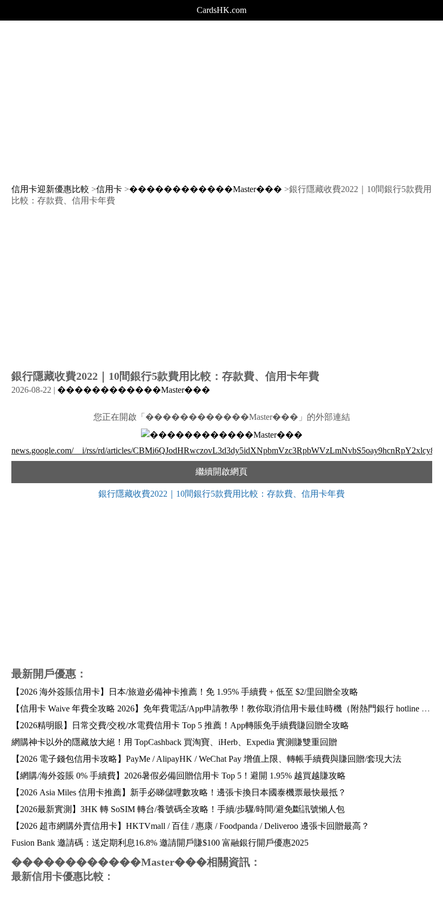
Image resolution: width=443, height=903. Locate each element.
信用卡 (109, 189)
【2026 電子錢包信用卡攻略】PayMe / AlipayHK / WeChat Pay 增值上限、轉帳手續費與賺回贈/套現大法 (206, 758)
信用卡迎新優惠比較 (50, 189)
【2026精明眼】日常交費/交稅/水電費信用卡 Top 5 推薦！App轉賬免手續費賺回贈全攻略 (180, 725)
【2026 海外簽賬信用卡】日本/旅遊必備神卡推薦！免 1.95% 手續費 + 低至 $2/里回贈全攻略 (184, 691)
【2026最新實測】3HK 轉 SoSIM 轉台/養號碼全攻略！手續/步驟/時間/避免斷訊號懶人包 (178, 809)
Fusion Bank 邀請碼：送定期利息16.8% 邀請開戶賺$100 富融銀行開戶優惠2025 (159, 842)
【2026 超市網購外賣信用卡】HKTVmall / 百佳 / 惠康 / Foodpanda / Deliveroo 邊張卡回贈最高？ (190, 826)
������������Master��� (205, 189)
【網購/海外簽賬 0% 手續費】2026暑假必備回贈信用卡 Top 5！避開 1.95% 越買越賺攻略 (178, 775)
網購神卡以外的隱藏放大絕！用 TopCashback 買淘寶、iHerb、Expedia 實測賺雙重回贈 (174, 742)
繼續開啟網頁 (221, 471)
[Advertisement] (221, 96)
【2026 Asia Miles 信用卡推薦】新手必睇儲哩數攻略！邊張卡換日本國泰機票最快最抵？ (178, 792)
